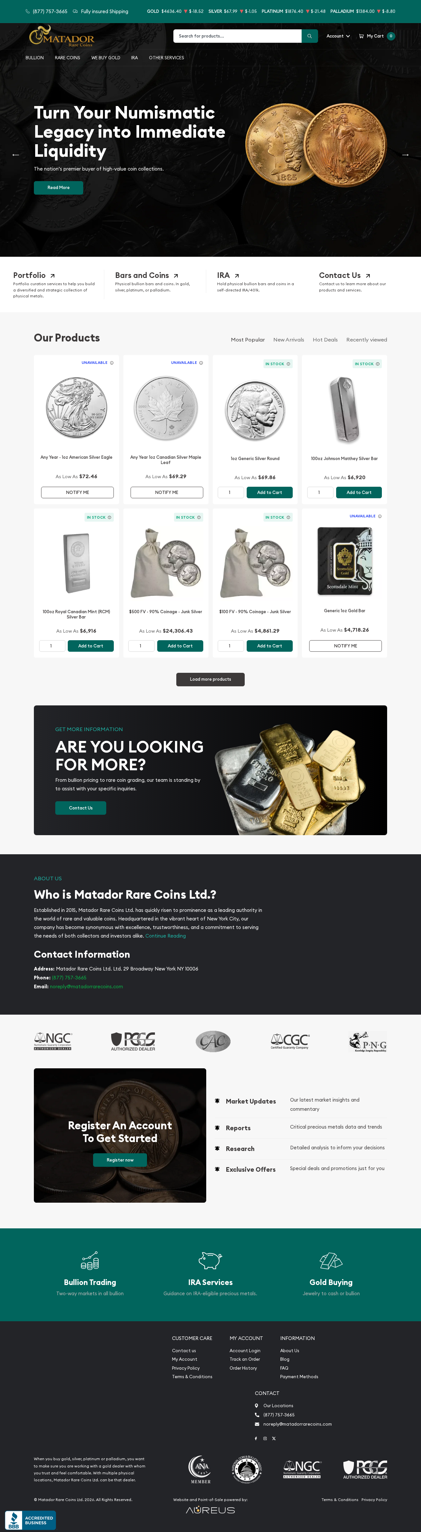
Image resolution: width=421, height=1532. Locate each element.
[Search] (310, 36)
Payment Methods (299, 1377)
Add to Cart (269, 492)
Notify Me (77, 492)
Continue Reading (165, 936)
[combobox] (237, 36)
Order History (243, 1368)
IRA (134, 57)
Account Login (245, 1351)
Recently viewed (366, 339)
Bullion (35, 57)
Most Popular (248, 339)
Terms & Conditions (192, 1377)
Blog (284, 1359)
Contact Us (340, 275)
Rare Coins (67, 57)
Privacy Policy (186, 1368)
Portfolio (29, 275)
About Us (289, 1351)
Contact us (184, 1351)
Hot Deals (325, 339)
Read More (59, 187)
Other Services (166, 57)
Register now (120, 1160)
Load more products (210, 679)
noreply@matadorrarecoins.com (86, 986)
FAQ (284, 1368)
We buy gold (105, 57)
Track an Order (245, 1359)
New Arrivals (288, 339)
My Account (184, 1359)
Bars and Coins (142, 275)
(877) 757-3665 (69, 977)
